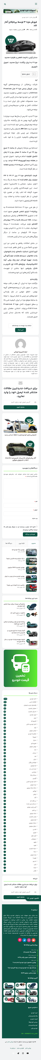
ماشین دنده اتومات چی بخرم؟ (15, 585)
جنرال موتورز (32, 826)
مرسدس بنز (32, 769)
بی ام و (34, 810)
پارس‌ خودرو (33, 817)
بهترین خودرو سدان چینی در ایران (14, 576)
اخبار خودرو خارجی (31, 782)
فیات (34, 868)
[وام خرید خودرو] (20, 11)
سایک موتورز (32, 823)
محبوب (33, 543)
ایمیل (35, 510)
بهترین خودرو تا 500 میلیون (16, 567)
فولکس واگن (32, 763)
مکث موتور (33, 813)
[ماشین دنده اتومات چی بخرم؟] (31, 588)
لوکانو (34, 791)
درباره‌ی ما (13, 1048)
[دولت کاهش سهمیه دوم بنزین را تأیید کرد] (8, 999)
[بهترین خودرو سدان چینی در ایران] (31, 579)
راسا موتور (33, 855)
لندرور (34, 861)
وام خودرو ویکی (33, 1016)
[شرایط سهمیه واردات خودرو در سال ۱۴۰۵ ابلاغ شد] (31, 642)
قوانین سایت (20, 1048)
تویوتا (34, 737)
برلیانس (34, 772)
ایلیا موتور (33, 820)
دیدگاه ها (8, 543)
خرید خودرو (34, 1013)
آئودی (34, 778)
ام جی (34, 829)
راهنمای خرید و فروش (30, 705)
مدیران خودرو (32, 712)
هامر (35, 871)
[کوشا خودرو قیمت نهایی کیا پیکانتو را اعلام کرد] (20, 999)
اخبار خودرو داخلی (31, 724)
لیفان (34, 794)
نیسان (34, 753)
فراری (34, 833)
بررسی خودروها (33, 1022)
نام (36, 502)
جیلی (34, 759)
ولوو (35, 842)
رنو (35, 756)
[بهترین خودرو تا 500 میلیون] (31, 570)
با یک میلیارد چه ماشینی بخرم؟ (15, 559)
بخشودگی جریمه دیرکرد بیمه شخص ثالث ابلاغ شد (14, 605)
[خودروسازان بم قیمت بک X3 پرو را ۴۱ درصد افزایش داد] (8, 993)
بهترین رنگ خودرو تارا (18, 550)
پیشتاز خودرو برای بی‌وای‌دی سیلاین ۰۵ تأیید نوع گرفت (14, 623)
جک (35, 750)
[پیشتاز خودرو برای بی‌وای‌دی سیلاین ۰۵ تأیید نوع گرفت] (31, 624)
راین (35, 864)
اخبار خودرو (25, 17)
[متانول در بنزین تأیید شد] (31, 615)
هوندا (34, 858)
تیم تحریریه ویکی (20, 352)
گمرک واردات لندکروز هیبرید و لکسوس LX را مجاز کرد (16, 632)
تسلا (35, 852)
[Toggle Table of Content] (33, 74)
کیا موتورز (33, 766)
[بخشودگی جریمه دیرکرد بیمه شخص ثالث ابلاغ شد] (31, 607)
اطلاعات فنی (32, 702)
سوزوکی (33, 839)
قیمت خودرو (34, 1019)
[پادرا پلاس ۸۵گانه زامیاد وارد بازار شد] (32, 999)
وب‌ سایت (34, 518)
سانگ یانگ (33, 775)
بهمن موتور (33, 747)
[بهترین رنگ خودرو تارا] (31, 552)
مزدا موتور (33, 785)
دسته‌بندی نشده (31, 804)
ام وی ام (33, 721)
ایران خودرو (33, 715)
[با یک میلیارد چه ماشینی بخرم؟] (31, 561)
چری (35, 718)
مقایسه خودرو (32, 734)
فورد (35, 845)
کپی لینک (20, 330)
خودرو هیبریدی (33, 1025)
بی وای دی (33, 801)
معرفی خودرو (32, 708)
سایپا (34, 740)
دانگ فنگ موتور (31, 788)
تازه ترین (22, 543)
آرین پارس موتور (31, 807)
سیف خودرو (32, 849)
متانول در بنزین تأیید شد (17, 613)
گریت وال (33, 836)
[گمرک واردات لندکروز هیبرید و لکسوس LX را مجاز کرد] (31, 633)
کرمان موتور (32, 731)
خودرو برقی (34, 1028)
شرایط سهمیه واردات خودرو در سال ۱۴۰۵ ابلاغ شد (14, 640)
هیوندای (33, 743)
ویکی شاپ (33, 17)
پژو (35, 727)
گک (35, 798)
